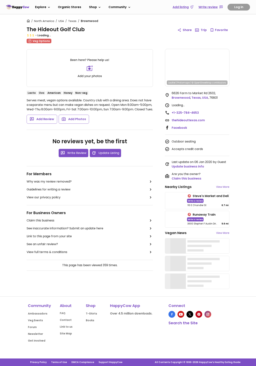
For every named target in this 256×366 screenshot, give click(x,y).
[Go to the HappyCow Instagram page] (207, 314)
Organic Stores (69, 7)
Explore (40, 7)
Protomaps (183, 82)
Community (118, 7)
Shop (93, 7)
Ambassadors (37, 313)
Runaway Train (204, 214)
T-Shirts (91, 313)
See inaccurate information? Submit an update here (65, 228)
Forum (32, 327)
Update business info (188, 166)
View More (222, 187)
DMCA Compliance (82, 362)
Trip (204, 30)
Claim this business (40, 220)
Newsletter (35, 334)
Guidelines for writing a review (48, 189)
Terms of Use (59, 362)
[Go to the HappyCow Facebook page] (171, 314)
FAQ (62, 313)
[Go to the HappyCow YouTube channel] (180, 314)
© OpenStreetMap (202, 82)
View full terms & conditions (47, 252)
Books (90, 320)
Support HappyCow (110, 362)
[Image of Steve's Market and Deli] (175, 200)
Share (187, 30)
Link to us (66, 327)
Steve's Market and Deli (211, 196)
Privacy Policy (38, 362)
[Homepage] (17, 7)
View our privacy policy (44, 197)
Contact (66, 320)
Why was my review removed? (49, 181)
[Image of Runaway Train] (175, 219)
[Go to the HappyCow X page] (189, 314)
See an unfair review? (42, 244)
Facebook (179, 128)
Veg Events (35, 320)
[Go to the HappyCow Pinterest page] (198, 314)
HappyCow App (125, 305)
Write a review (195, 200)
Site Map (66, 333)
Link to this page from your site (49, 236)
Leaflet (172, 82)
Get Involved (36, 341)
